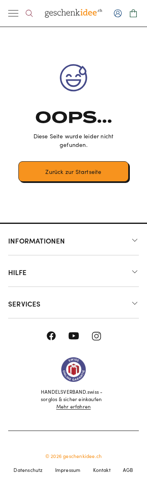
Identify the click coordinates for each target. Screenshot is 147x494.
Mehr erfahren (73, 406)
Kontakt (102, 470)
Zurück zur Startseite (73, 172)
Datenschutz (27, 470)
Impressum (68, 470)
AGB (128, 470)
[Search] (29, 13)
